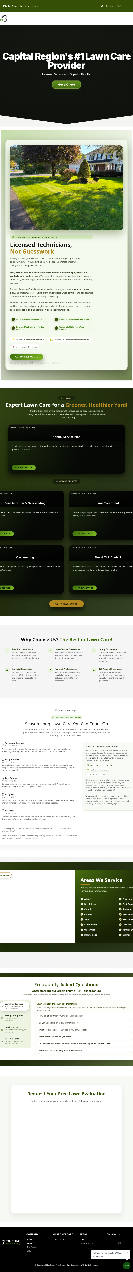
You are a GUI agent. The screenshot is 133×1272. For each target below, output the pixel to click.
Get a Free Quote (66, 603)
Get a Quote (66, 84)
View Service (23, 467)
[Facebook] (119, 1243)
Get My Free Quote (26, 356)
